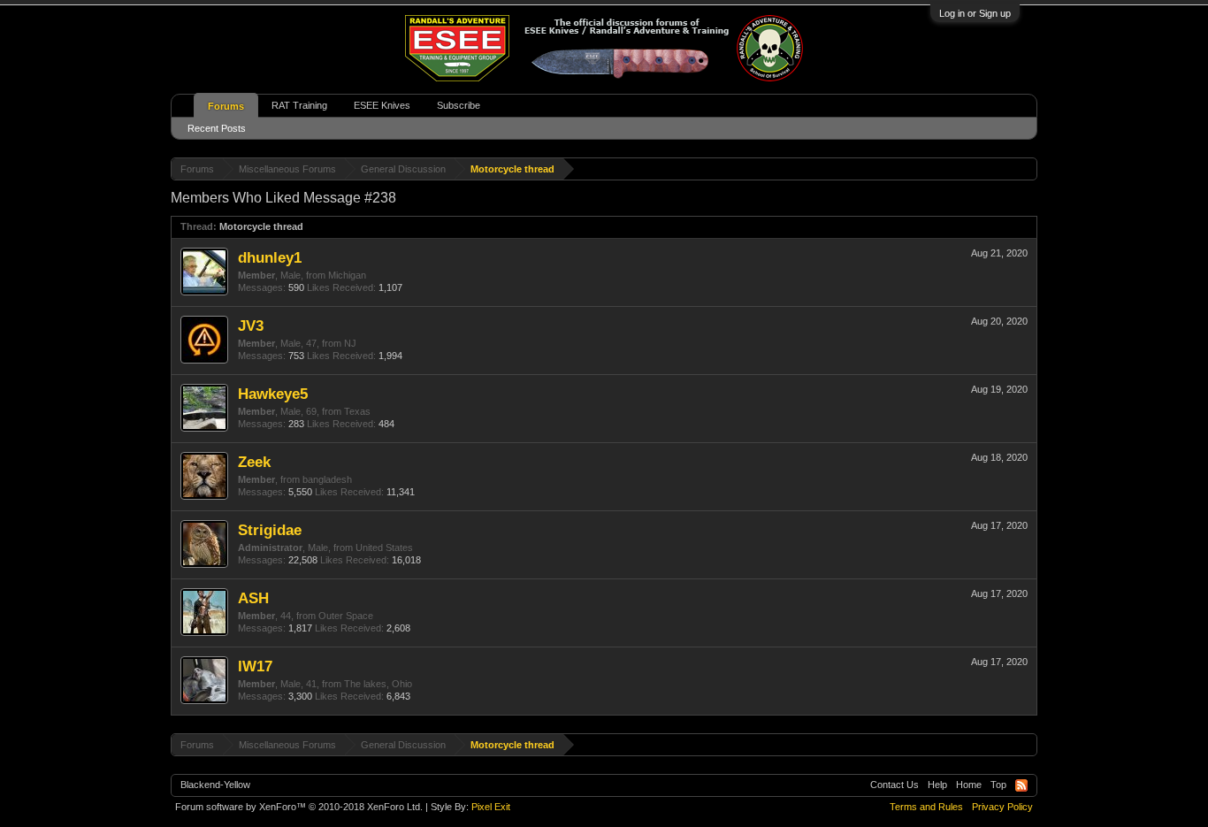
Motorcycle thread (261, 226)
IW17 (255, 666)
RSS (1021, 785)
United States (384, 547)
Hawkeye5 (273, 393)
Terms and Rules (926, 806)
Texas (357, 411)
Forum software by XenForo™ (299, 806)
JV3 (251, 325)
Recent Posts (216, 128)
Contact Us (894, 784)
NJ (350, 343)
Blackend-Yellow (215, 784)
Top (998, 784)
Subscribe (458, 105)
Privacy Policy (1002, 806)
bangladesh (327, 479)
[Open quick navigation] (1026, 168)
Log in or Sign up (975, 13)
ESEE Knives (382, 105)
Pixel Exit (490, 806)
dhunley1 (270, 257)
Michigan (347, 275)
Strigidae (270, 530)
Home (969, 784)
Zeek (254, 462)
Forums (226, 106)
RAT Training (299, 105)
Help (937, 784)
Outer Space (345, 615)
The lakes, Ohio (378, 683)
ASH (253, 598)
